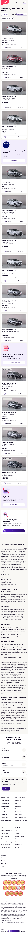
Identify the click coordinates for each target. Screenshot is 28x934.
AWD (25, 548)
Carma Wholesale (20, 836)
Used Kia (3, 811)
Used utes (18, 806)
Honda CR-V (8, 553)
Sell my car (4, 839)
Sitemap (17, 847)
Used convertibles (20, 817)
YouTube (3, 863)
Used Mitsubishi (5, 806)
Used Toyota (5, 800)
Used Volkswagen (6, 820)
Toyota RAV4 (17, 553)
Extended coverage (7, 842)
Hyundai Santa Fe (11, 6)
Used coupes (18, 814)
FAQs (16, 830)
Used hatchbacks (20, 809)
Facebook (4, 858)
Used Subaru (4, 817)
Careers (17, 842)
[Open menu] (24, 2)
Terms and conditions (6, 931)
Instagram (4, 855)
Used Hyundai (5, 803)
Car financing (5, 836)
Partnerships (18, 844)
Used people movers (21, 820)
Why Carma (4, 828)
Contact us (18, 828)
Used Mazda (4, 809)
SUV (2, 549)
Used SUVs (18, 803)
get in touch (20, 728)
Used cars (3, 6)
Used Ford (4, 814)
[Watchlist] (20, 2)
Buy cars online (5, 847)
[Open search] (16, 2)
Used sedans (18, 811)
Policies (23, 931)
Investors (17, 833)
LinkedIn (3, 866)
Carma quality (5, 833)
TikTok (3, 860)
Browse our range (12, 727)
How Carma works (6, 830)
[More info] (15, 44)
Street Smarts (5, 844)
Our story (17, 839)
